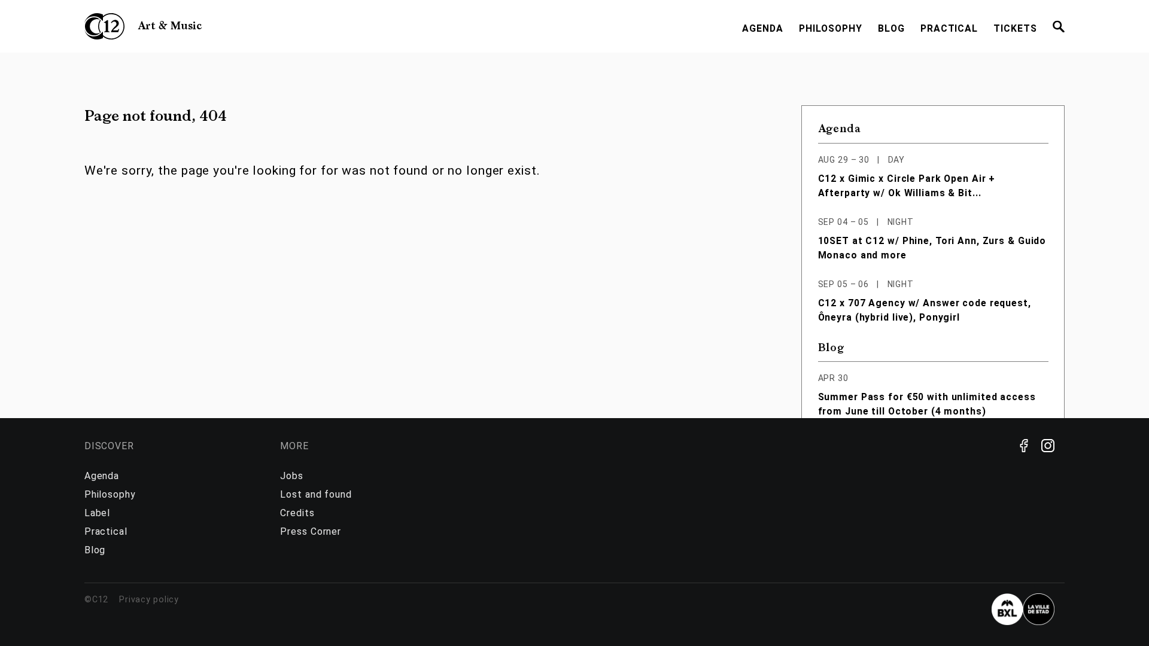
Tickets (1014, 28)
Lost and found (315, 494)
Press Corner (310, 531)
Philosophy (830, 28)
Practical (949, 28)
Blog (891, 28)
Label (97, 513)
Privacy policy (149, 599)
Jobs (291, 476)
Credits (297, 513)
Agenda (762, 28)
